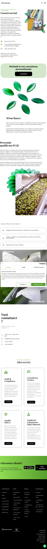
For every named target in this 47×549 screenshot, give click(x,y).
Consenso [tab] (8, 267)
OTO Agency (42, 542)
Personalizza (22, 284)
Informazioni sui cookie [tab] (39, 267)
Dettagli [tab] (23, 267)
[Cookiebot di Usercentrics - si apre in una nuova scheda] (40, 264)
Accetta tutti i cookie (38, 284)
